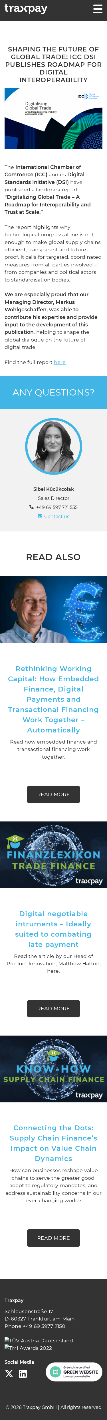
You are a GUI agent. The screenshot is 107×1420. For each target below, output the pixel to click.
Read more (53, 794)
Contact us (56, 516)
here (60, 362)
